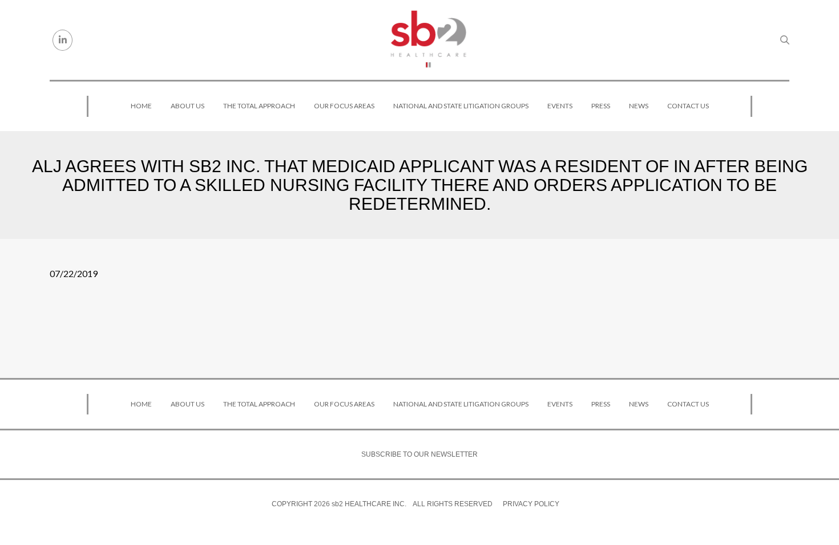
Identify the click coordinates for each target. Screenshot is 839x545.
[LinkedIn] (62, 40)
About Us (187, 105)
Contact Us (688, 105)
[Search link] (784, 39)
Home (141, 105)
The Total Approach (259, 105)
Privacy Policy (531, 504)
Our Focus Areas (344, 105)
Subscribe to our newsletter (419, 454)
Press (600, 105)
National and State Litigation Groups (461, 105)
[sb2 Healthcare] (428, 40)
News (638, 105)
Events (559, 105)
